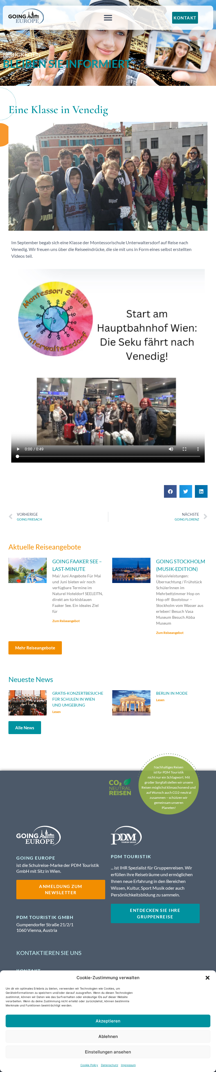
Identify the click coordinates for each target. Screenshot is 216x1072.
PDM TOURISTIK (131, 856)
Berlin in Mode (172, 693)
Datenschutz (109, 1065)
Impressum (128, 1065)
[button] (207, 978)
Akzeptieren (108, 1021)
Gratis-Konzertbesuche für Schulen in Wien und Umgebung (77, 699)
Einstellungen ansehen (108, 1052)
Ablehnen (108, 1036)
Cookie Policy (89, 1065)
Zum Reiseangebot (66, 621)
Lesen (56, 712)
